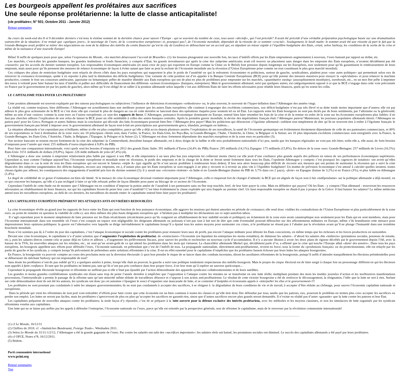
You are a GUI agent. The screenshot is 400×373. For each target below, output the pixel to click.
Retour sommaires (20, 27)
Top (10, 369)
